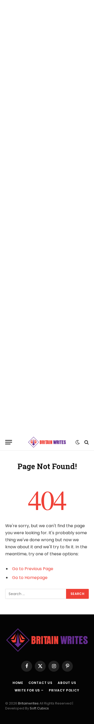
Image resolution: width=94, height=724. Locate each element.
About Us (67, 683)
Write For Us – (29, 690)
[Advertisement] (47, 217)
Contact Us (40, 683)
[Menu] (8, 442)
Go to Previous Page (32, 569)
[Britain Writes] (47, 442)
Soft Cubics (39, 708)
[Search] (86, 442)
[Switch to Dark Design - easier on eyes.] (77, 442)
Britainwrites (28, 703)
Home (18, 683)
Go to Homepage (30, 578)
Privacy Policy (64, 690)
